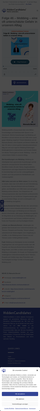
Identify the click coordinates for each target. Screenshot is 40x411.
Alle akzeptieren (20, 394)
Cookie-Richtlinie (9, 408)
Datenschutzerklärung (21, 408)
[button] (37, 370)
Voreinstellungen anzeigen (20, 404)
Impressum (32, 408)
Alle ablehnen (20, 399)
